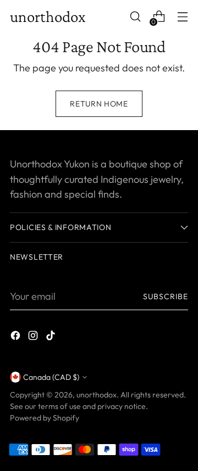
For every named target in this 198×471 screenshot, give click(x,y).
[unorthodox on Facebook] (16, 337)
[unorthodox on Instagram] (34, 337)
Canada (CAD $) (51, 377)
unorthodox (96, 395)
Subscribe (165, 296)
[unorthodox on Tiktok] (51, 337)
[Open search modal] (135, 16)
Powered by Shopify (44, 418)
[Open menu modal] (182, 16)
